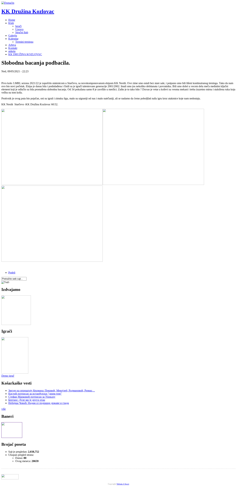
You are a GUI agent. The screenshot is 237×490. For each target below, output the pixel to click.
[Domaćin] (7, 2)
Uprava (19, 29)
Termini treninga (24, 41)
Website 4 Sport (123, 484)
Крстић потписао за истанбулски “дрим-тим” (35, 393)
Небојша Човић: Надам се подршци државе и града (38, 403)
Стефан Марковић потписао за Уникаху (31, 396)
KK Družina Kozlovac (27, 11)
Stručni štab (21, 32)
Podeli (11, 272)
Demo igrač (7, 375)
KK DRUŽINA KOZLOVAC (25, 54)
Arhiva (12, 44)
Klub (11, 23)
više (3, 408)
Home (11, 19)
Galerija (12, 35)
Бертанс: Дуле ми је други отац (26, 399)
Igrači (18, 26)
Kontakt (12, 48)
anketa (11, 51)
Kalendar (13, 38)
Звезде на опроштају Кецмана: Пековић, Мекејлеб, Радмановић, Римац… (51, 390)
